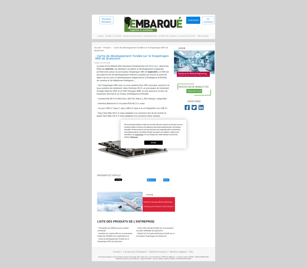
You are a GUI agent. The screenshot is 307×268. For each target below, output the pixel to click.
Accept (153, 143)
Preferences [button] (134, 137)
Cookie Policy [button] (139, 134)
